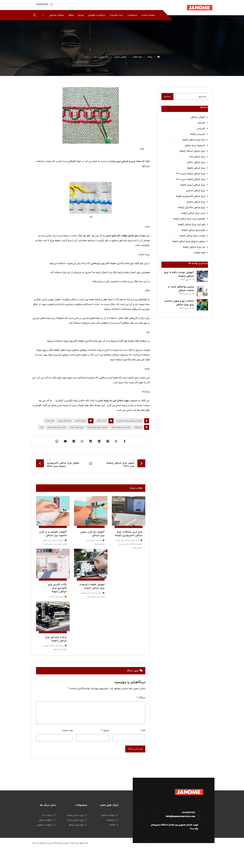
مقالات (112, 824)
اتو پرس (201, 128)
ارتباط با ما (48, 815)
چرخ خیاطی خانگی (196, 162)
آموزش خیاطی (80, 421)
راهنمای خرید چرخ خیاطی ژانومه (189, 219)
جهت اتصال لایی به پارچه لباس (113, 400)
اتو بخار (201, 123)
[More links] (43, 15)
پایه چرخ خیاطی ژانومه (193, 139)
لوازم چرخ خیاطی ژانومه (52, 544)
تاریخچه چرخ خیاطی (195, 145)
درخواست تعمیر (45, 820)
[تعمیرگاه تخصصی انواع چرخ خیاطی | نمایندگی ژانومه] (199, 7)
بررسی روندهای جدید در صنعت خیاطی (181, 288)
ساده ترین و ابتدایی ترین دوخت (125, 161)
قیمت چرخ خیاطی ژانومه (56, 427)
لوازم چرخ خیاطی (76, 824)
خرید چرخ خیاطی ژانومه (193, 213)
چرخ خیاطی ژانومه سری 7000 (190, 173)
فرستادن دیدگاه (135, 748)
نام (143, 730)
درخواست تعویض (45, 824)
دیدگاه (141, 697)
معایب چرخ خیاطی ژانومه (192, 235)
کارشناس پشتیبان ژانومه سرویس (129, 421)
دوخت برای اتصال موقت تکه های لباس (125, 235)
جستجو (167, 96)
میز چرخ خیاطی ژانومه (194, 247)
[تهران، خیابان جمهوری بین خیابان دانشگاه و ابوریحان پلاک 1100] (172, 818)
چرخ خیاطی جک (197, 156)
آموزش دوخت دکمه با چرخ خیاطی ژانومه (179, 274)
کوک (41, 427)
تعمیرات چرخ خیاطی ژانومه (97, 427)
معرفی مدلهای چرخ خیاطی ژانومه (188, 241)
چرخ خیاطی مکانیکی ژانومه (191, 207)
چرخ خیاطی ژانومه (64, 421)
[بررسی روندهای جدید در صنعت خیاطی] (202, 290)
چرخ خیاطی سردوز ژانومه (192, 185)
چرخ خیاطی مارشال (195, 202)
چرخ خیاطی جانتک (75, 820)
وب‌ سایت (67, 730)
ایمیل (105, 730)
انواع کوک (138, 427)
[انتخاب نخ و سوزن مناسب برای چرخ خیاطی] (202, 304)
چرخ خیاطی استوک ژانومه (192, 151)
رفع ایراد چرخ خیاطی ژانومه (91, 593)
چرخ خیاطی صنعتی (195, 190)
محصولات (110, 820)
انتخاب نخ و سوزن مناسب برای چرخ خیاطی (179, 302)
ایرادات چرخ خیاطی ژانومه (120, 427)
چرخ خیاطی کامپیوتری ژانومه (190, 196)
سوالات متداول (108, 815)
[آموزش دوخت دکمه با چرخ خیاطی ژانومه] (202, 276)
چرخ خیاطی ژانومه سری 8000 (190, 179)
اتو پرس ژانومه (197, 134)
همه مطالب (49, 421)
